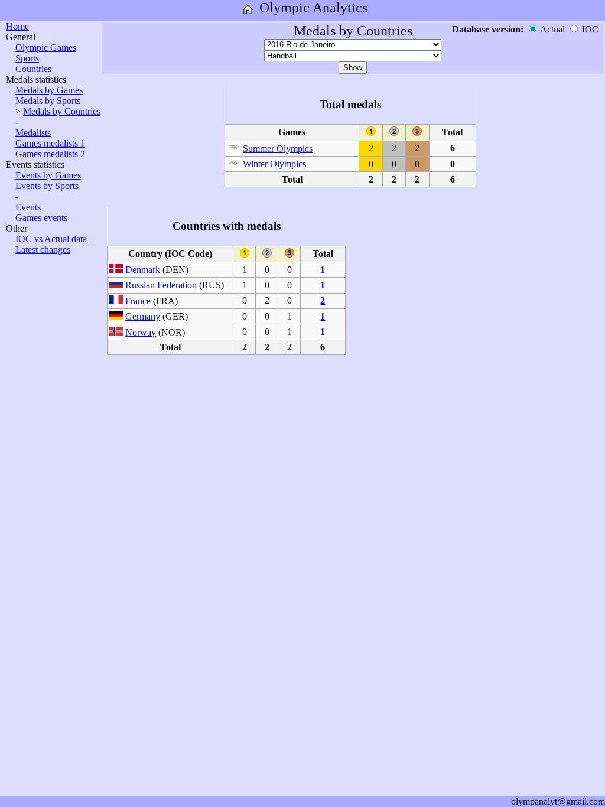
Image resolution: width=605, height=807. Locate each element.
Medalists (33, 133)
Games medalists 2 (50, 154)
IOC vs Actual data (51, 239)
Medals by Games (49, 90)
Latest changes (42, 250)
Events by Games (48, 175)
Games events (41, 218)
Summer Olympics (278, 149)
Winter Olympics (274, 164)
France (138, 301)
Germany (142, 316)
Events (28, 207)
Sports (27, 58)
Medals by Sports (47, 101)
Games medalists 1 (50, 143)
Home (17, 26)
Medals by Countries (61, 111)
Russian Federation (161, 285)
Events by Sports (47, 186)
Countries (33, 69)
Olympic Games (45, 48)
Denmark (142, 270)
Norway (140, 332)
